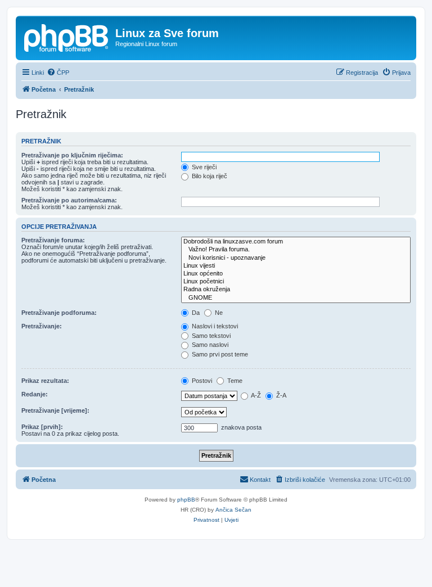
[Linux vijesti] (296, 266)
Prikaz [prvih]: (42, 426)
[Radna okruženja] (296, 290)
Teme (234, 380)
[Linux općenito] (296, 274)
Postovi (201, 380)
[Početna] (67, 37)
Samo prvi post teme (219, 354)
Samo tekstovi (210, 335)
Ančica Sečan (233, 510)
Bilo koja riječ (208, 176)
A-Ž (255, 395)
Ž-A (280, 395)
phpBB (186, 499)
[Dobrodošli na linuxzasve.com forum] (296, 242)
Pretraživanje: (41, 326)
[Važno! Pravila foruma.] (296, 250)
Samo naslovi (209, 344)
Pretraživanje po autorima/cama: (69, 200)
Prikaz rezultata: (45, 380)
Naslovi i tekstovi (214, 326)
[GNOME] (296, 298)
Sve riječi (203, 167)
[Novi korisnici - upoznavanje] (296, 258)
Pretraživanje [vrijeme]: (55, 410)
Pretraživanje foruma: (53, 240)
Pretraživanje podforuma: (59, 312)
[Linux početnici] (296, 282)
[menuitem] (58, 72)
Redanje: (34, 394)
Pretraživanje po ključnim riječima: (72, 155)
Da (195, 312)
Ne (218, 312)
